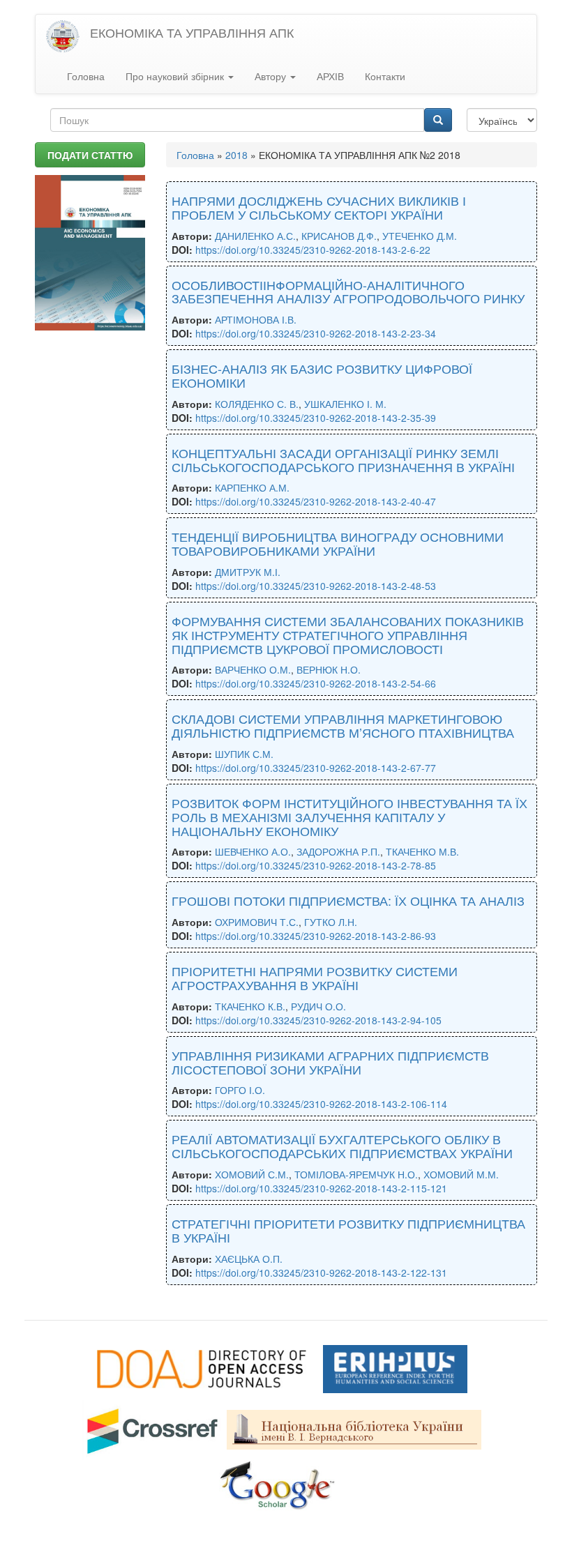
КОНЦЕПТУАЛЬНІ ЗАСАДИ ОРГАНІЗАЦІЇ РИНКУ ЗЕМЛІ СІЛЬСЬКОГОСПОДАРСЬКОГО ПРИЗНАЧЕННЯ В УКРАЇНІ (343, 459)
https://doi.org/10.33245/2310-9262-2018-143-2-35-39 (315, 418)
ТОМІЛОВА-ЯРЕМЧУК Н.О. (356, 1174)
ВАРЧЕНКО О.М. (253, 669)
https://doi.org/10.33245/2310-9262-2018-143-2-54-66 (315, 683)
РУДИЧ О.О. (318, 1006)
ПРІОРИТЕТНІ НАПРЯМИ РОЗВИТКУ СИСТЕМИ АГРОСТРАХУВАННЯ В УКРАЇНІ (315, 978)
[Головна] (68, 36)
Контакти (385, 76)
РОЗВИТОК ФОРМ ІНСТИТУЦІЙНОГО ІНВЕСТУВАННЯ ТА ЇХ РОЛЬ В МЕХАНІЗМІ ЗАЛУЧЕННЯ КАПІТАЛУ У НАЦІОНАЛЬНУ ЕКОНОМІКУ (349, 816)
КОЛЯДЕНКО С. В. (257, 404)
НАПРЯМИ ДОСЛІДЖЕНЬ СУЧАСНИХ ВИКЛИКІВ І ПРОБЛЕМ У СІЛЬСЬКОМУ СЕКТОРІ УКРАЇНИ (319, 207)
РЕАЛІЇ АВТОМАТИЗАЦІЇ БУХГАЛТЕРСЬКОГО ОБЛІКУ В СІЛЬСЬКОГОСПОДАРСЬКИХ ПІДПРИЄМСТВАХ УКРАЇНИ (342, 1146)
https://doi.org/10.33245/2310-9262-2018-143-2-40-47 (315, 501)
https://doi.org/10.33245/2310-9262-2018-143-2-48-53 (315, 586)
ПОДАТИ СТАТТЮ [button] (90, 155)
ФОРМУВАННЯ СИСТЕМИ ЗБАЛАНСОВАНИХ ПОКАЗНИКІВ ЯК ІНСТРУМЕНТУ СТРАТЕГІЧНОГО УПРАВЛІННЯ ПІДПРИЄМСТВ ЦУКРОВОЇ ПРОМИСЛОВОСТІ (348, 635)
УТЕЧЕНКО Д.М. (419, 236)
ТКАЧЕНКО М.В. (422, 851)
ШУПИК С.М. (244, 754)
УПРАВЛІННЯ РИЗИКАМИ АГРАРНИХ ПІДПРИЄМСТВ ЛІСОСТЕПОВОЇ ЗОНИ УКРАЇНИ (330, 1062)
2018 (236, 155)
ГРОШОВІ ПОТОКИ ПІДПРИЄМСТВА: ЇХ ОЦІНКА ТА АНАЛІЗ (348, 900)
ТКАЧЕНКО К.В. (250, 1006)
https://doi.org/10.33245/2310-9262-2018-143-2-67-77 (315, 768)
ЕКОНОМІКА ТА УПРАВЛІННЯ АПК (192, 32)
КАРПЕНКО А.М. (252, 487)
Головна (86, 76)
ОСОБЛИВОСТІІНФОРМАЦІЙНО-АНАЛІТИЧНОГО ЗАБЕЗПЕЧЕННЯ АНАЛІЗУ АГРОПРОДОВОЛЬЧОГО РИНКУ (348, 291)
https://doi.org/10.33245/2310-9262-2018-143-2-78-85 (315, 865)
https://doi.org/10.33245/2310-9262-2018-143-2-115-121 (321, 1188)
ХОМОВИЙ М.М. (461, 1174)
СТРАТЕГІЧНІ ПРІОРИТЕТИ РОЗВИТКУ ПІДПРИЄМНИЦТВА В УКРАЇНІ (348, 1230)
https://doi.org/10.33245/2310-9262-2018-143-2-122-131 (321, 1272)
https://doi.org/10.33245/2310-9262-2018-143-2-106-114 (321, 1104)
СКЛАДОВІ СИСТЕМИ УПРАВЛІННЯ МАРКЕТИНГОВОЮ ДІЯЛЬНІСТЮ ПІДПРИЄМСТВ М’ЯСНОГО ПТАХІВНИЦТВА (343, 725)
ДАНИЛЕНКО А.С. (255, 236)
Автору (272, 76)
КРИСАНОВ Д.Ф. (339, 236)
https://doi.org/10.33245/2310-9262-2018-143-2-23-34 (315, 333)
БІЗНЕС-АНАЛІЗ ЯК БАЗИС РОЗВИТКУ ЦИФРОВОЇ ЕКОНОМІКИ (322, 375)
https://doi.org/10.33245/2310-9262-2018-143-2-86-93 (315, 936)
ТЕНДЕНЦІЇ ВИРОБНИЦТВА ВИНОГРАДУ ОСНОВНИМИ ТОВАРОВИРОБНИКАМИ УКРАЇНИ (338, 543)
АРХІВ (330, 76)
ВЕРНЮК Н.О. (328, 669)
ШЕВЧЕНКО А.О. (253, 851)
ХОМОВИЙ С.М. (252, 1174)
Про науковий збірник (176, 76)
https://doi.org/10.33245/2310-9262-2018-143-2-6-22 (312, 250)
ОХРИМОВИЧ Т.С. (257, 922)
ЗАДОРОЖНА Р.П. (338, 851)
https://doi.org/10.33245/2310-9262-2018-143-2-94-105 (318, 1020)
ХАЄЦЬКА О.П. (249, 1259)
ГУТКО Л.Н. (330, 922)
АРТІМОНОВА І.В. (255, 319)
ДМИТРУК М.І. (247, 572)
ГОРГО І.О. (240, 1090)
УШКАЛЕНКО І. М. (345, 404)
